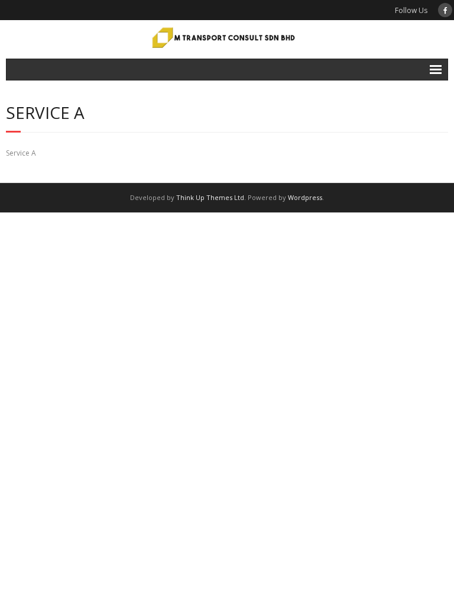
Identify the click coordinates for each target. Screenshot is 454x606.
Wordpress (305, 197)
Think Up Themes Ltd (210, 197)
